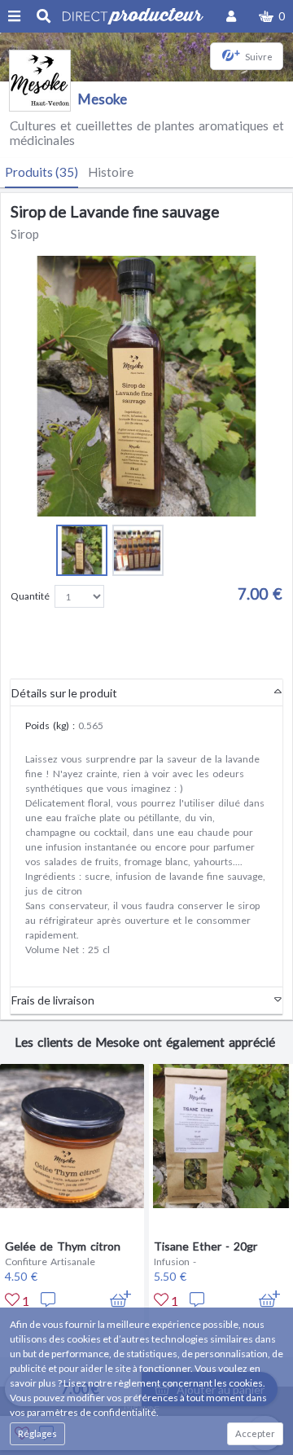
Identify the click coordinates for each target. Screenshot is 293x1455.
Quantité (30, 596)
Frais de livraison (52, 1000)
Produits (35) (41, 172)
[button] (272, 16)
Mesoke (102, 99)
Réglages (37, 1433)
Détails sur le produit (64, 693)
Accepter (255, 1433)
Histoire (110, 172)
